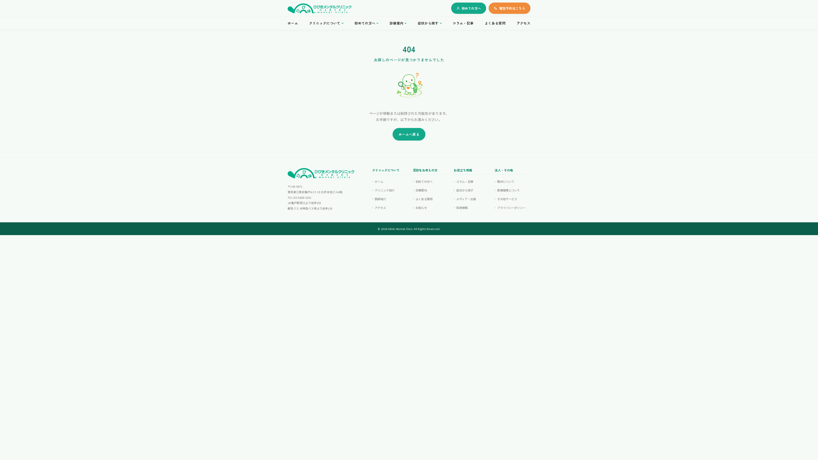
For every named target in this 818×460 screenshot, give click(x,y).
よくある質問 (495, 23)
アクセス (523, 23)
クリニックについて (324, 23)
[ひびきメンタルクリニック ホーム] (319, 8)
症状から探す (428, 23)
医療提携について (508, 190)
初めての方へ (471, 8)
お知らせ (421, 208)
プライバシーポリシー (511, 208)
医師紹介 (380, 199)
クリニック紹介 (385, 190)
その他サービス (507, 199)
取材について (505, 181)
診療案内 (396, 23)
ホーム (293, 23)
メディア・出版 (466, 199)
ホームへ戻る (409, 134)
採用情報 (462, 208)
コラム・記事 (463, 23)
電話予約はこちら (512, 8)
